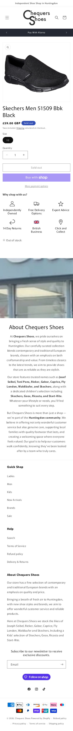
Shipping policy (56, 723)
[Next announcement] (66, 32)
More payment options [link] (36, 185)
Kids (9, 492)
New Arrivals (14, 500)
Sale (9, 516)
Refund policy (15, 554)
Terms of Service (16, 546)
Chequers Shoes (23, 718)
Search (11, 538)
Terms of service (37, 723)
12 (9, 140)
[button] (7, 17)
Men (9, 484)
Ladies (11, 476)
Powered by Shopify (40, 718)
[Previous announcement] (6, 32)
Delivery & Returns (18, 561)
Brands (11, 507)
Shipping (20, 128)
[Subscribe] (62, 664)
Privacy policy (19, 723)
